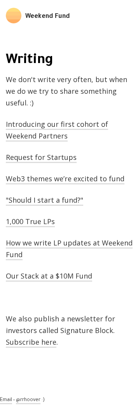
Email (6, 400)
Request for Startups (41, 157)
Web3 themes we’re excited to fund (65, 178)
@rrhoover (28, 400)
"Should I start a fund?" (44, 200)
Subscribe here (31, 342)
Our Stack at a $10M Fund (49, 276)
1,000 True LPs (30, 221)
